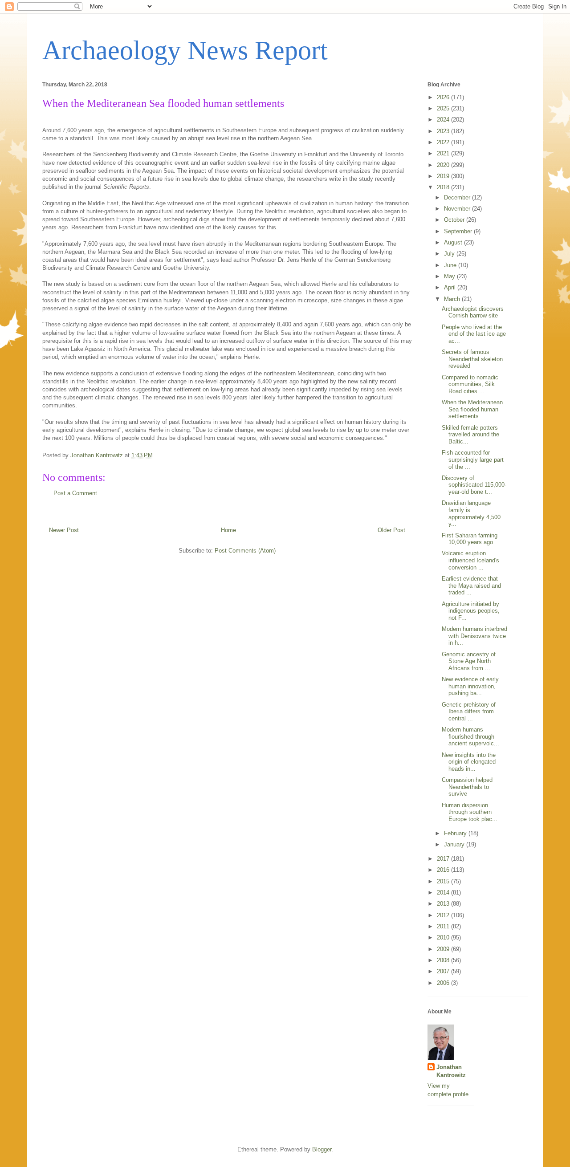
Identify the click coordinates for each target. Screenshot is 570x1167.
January (455, 844)
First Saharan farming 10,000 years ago (469, 539)
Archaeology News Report (185, 50)
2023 (444, 131)
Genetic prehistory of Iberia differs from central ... (469, 711)
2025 (444, 108)
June (451, 265)
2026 (444, 97)
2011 (444, 926)
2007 (444, 971)
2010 (444, 937)
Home (228, 530)
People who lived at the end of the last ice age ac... (474, 334)
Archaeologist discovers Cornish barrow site (473, 312)
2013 (444, 903)
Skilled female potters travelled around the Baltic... (470, 434)
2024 (444, 119)
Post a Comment (75, 493)
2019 (444, 176)
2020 (444, 165)
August (454, 242)
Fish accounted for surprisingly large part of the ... (473, 459)
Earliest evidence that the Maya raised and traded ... (471, 585)
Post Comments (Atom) (245, 550)
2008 (444, 960)
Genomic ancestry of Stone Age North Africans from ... (469, 661)
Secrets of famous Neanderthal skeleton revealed (472, 359)
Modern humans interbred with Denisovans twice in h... (474, 636)
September (459, 231)
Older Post (391, 530)
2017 (444, 858)
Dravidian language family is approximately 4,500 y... (471, 513)
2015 (444, 881)
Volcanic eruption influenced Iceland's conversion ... (470, 560)
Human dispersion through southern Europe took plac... (469, 812)
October (455, 219)
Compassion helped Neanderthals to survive (467, 787)
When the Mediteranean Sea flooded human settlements (472, 409)
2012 (444, 915)
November (458, 208)
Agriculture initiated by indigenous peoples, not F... (471, 611)
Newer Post (64, 530)
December (458, 197)
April (450, 287)
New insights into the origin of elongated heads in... (469, 762)
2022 (444, 142)
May (450, 276)
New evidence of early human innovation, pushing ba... (470, 686)
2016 (444, 869)
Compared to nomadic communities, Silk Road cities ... (470, 384)
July (450, 253)
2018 (444, 187)
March (453, 299)
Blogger (321, 1149)
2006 (444, 983)
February (456, 833)
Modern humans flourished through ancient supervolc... (470, 736)
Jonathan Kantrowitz (451, 1071)
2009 (444, 949)
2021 (444, 153)
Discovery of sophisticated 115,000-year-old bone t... (474, 485)
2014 (444, 892)
